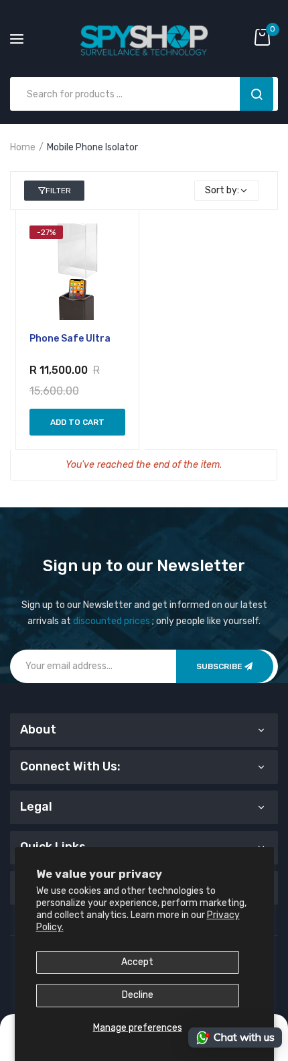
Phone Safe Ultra (70, 339)
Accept (137, 962)
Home (22, 147)
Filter (58, 190)
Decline (137, 995)
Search (256, 94)
